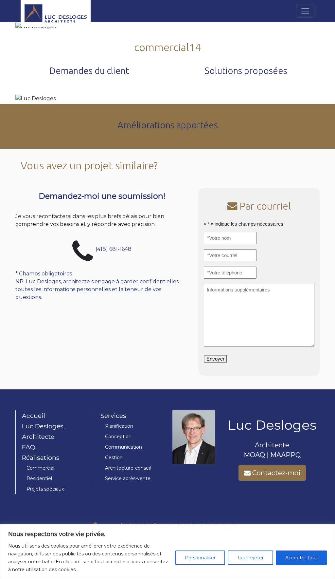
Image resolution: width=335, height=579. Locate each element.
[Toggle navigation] (305, 11)
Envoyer (215, 359)
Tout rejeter (250, 558)
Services (113, 416)
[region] (167, 551)
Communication (123, 447)
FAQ (28, 447)
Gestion (114, 457)
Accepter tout (301, 558)
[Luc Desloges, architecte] (72, 11)
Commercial (40, 468)
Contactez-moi (275, 473)
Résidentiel (39, 478)
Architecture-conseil (128, 468)
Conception (118, 436)
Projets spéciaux (45, 489)
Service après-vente (127, 478)
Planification (119, 426)
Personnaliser (200, 558)
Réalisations (41, 457)
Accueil (33, 416)
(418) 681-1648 (114, 249)
